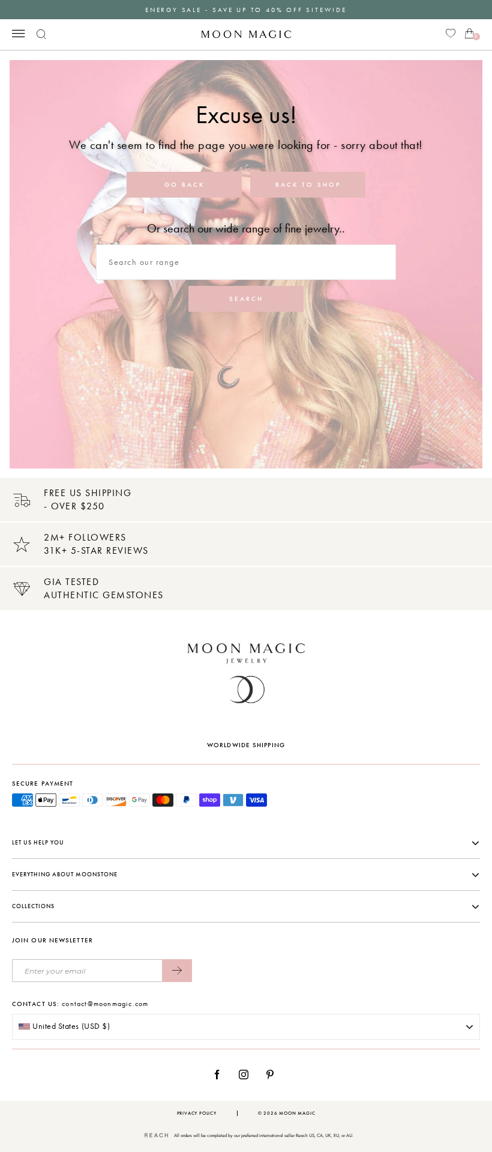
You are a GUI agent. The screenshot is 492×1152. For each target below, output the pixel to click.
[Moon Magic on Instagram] (247, 1074)
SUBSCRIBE (177, 970)
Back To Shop (308, 185)
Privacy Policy (197, 1113)
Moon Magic (297, 1113)
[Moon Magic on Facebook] (221, 1074)
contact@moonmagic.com (105, 1003)
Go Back (184, 185)
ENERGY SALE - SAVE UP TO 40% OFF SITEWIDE (246, 10)
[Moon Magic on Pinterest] (273, 1074)
